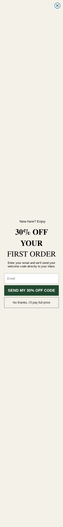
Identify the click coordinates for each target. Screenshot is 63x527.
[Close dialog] (57, 5)
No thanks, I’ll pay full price (31, 302)
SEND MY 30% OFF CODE (31, 290)
